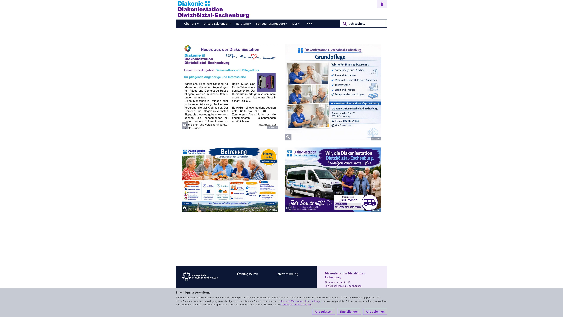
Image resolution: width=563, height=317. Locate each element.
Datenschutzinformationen (295, 304)
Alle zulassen (323, 311)
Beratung (242, 24)
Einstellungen (349, 311)
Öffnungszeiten (247, 274)
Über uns (190, 24)
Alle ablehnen (375, 311)
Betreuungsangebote (270, 24)
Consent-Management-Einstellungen (302, 301)
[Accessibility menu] (382, 4)
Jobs (295, 24)
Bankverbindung (287, 274)
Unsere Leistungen (216, 24)
